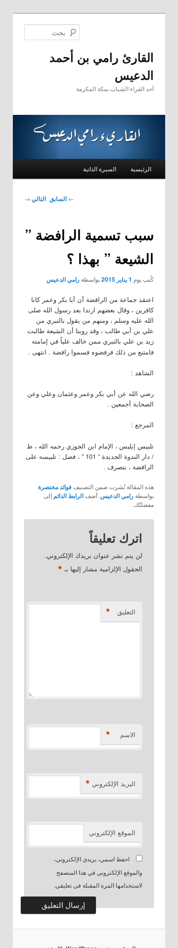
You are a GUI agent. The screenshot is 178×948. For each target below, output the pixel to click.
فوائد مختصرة (55, 486)
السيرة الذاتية (99, 168)
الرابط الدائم (68, 495)
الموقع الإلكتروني (112, 832)
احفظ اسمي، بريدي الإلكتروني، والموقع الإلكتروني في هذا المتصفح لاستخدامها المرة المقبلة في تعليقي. (98, 871)
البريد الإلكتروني (110, 784)
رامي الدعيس (63, 279)
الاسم (120, 735)
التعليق (120, 612)
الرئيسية (141, 168)
